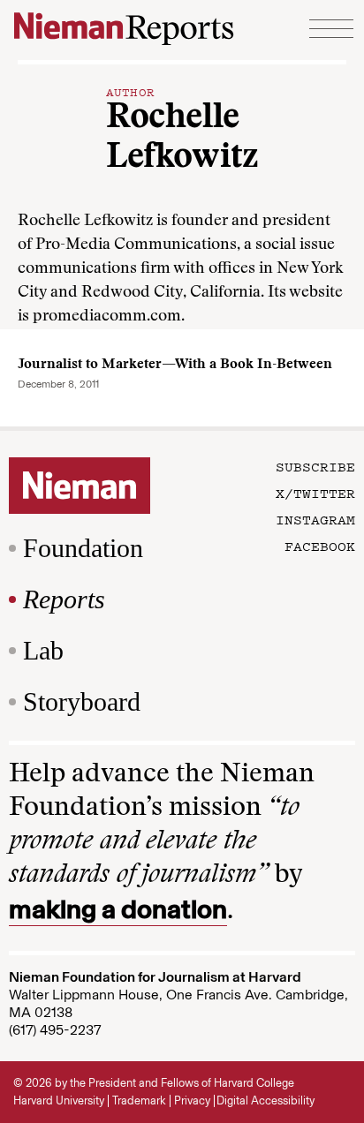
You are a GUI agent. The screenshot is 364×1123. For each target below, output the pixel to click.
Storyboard (81, 701)
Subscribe (315, 466)
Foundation (83, 547)
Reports (64, 599)
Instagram (315, 519)
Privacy (192, 1100)
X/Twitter (315, 492)
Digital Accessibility (265, 1100)
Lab (43, 650)
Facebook (319, 545)
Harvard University (58, 1100)
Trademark (139, 1100)
